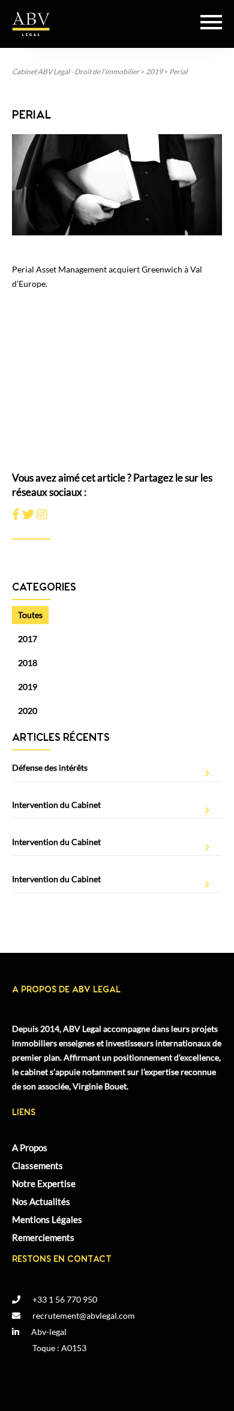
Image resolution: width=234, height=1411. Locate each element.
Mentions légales (47, 1220)
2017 (27, 639)
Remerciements (43, 1238)
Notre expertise (44, 1184)
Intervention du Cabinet (56, 805)
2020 (27, 711)
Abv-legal (49, 1332)
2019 (27, 687)
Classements (37, 1166)
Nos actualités (41, 1202)
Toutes (30, 615)
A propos (29, 1148)
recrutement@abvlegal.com (83, 1315)
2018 (27, 663)
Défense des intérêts (50, 767)
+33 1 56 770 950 (64, 1299)
